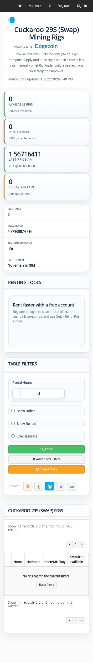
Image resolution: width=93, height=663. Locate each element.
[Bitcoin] (27, 486)
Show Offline (25, 411)
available (76, 562)
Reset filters (46, 584)
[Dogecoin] (49, 486)
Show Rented (26, 424)
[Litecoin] (38, 486)
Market (34, 6)
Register (64, 6)
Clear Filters (48, 469)
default (75, 557)
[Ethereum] (60, 486)
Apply (48, 449)
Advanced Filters (48, 459)
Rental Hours (22, 382)
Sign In (82, 6)
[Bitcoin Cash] (71, 486)
